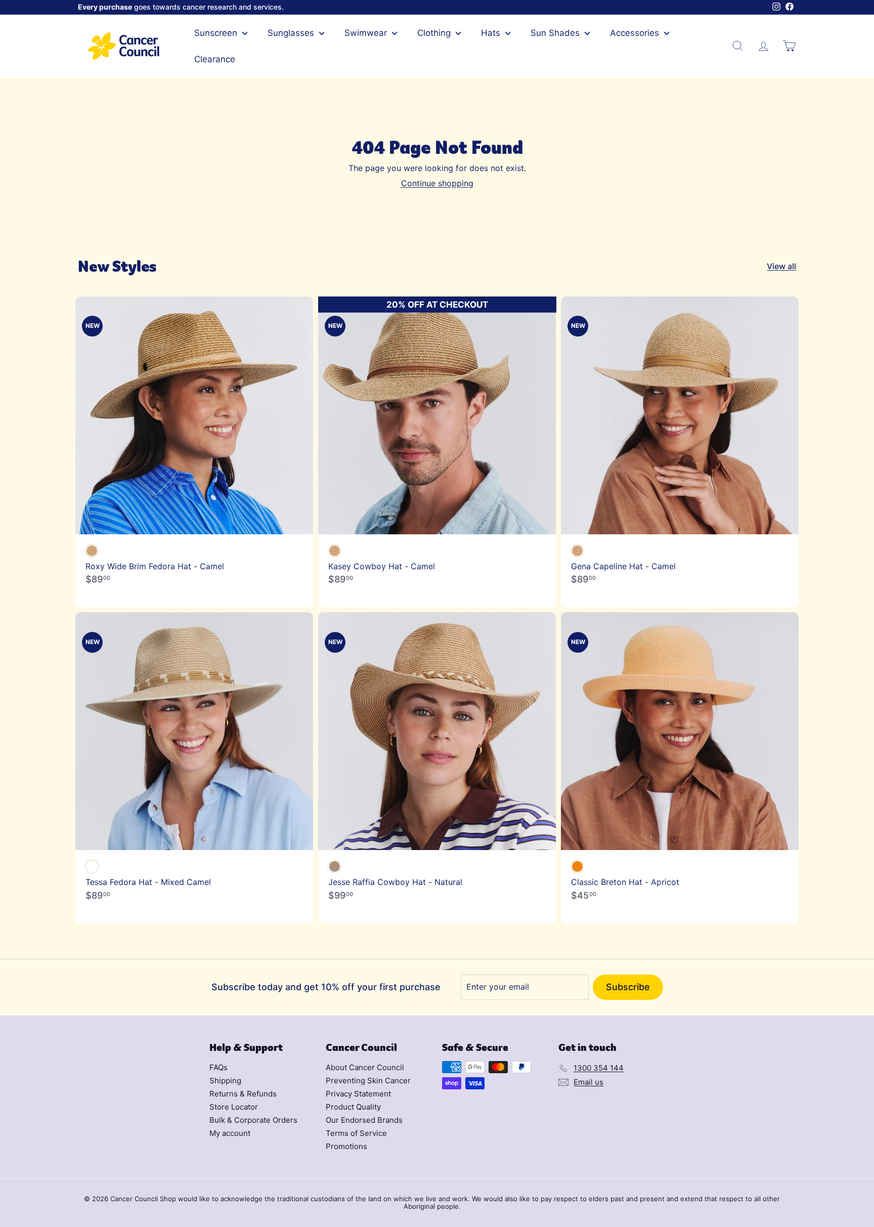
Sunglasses (292, 33)
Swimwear (366, 33)
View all (781, 266)
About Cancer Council (365, 1067)
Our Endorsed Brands (364, 1120)
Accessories (636, 33)
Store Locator (233, 1107)
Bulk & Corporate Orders (253, 1120)
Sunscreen (217, 33)
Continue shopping (437, 183)
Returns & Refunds (243, 1093)
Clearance (214, 59)
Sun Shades (556, 33)
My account (229, 1133)
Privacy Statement (358, 1093)
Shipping (225, 1080)
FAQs (218, 1067)
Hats (492, 33)
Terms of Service (356, 1133)
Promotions (346, 1146)
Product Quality (353, 1107)
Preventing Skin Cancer (368, 1080)
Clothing (435, 33)
